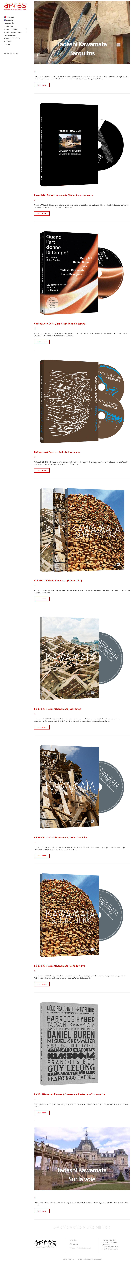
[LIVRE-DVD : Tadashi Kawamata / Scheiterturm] (82, 915)
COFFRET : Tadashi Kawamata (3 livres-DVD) (58, 580)
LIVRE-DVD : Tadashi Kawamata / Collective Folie (60, 837)
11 (103, 1227)
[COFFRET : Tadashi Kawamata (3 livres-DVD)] (82, 530)
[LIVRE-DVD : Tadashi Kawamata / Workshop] (82, 658)
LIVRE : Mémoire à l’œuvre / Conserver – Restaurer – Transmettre (69, 1094)
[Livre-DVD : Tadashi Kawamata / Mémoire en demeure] (82, 145)
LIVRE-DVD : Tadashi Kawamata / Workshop (57, 709)
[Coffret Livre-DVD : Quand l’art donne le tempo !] (82, 273)
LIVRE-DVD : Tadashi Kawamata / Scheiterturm (59, 965)
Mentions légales (96, 1259)
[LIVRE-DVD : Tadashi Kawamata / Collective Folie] (82, 787)
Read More (42, 85)
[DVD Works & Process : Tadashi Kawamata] (82, 401)
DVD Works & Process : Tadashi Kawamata (57, 452)
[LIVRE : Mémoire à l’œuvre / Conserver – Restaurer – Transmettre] (82, 1044)
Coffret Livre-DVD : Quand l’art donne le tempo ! (60, 323)
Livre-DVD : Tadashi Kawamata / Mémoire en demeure (63, 195)
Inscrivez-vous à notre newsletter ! (81, 1248)
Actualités (73, 1240)
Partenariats (74, 1244)
